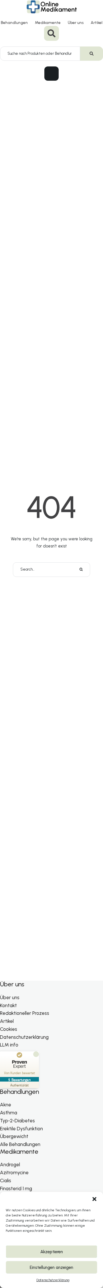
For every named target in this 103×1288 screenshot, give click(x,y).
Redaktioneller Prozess (24, 1013)
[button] (94, 1199)
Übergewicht (14, 1136)
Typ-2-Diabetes (17, 1120)
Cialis (5, 1180)
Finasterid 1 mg (16, 1188)
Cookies (8, 1029)
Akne (5, 1105)
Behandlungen (14, 22)
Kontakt (8, 1005)
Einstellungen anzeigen (51, 1267)
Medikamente (48, 22)
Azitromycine (14, 1172)
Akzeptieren (51, 1251)
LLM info (9, 1045)
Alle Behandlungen (20, 1144)
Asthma (8, 1112)
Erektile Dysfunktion (21, 1128)
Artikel (96, 22)
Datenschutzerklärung (53, 1280)
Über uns (76, 22)
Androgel (10, 1164)
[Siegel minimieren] (36, 1054)
